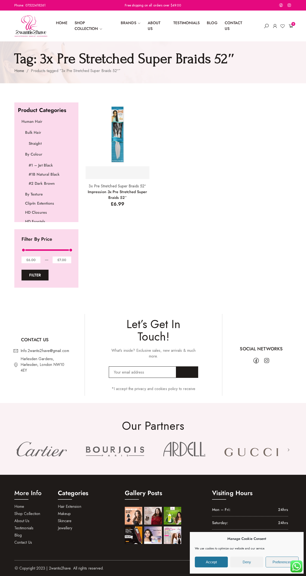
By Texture (34, 194)
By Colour (33, 154)
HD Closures (36, 212)
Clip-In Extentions (39, 203)
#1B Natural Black (44, 174)
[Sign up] (187, 372)
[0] (290, 26)
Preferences (282, 562)
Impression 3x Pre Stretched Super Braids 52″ (117, 194)
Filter (35, 275)
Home (19, 70)
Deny (247, 562)
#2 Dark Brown (42, 183)
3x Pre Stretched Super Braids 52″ (117, 186)
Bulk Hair (33, 132)
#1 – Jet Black (41, 165)
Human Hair (32, 121)
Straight (35, 143)
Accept (211, 562)
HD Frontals (35, 221)
